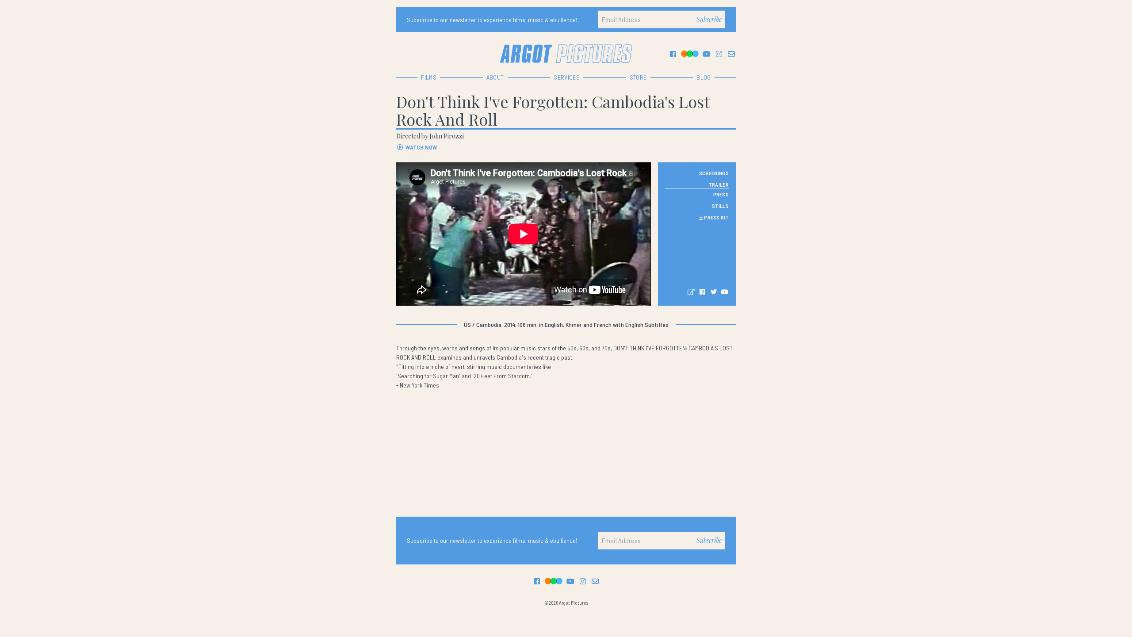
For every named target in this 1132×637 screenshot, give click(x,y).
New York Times (419, 385)
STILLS (720, 206)
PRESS (721, 194)
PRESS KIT (716, 217)
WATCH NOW (420, 147)
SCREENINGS (714, 173)
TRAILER (719, 184)
